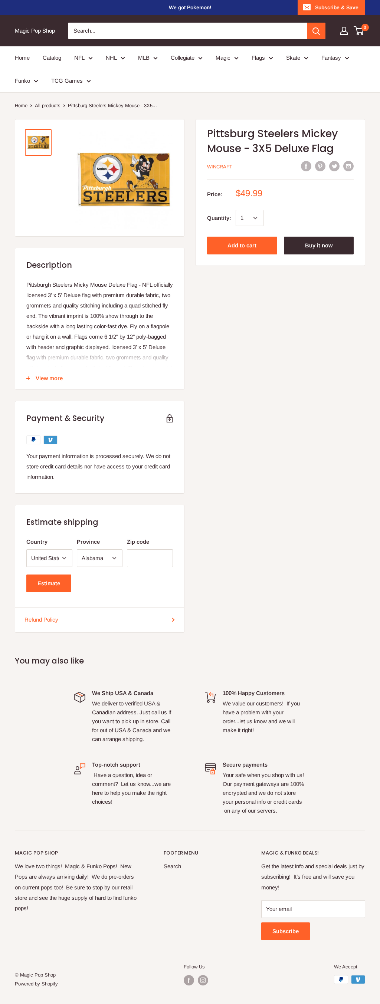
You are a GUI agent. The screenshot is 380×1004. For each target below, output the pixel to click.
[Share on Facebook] (306, 166)
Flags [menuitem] (258, 58)
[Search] (316, 31)
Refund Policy (41, 619)
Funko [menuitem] (22, 81)
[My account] (344, 31)
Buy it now (318, 245)
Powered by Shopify (36, 984)
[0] (359, 30)
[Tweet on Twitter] (334, 166)
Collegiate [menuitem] (182, 58)
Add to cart (241, 245)
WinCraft (219, 166)
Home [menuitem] (22, 58)
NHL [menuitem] (111, 58)
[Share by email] (348, 166)
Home (21, 105)
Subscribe (285, 931)
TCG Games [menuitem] (67, 81)
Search (172, 866)
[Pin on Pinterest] (320, 166)
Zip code (138, 542)
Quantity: (219, 218)
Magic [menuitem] (223, 58)
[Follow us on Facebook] (189, 980)
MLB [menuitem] (144, 58)
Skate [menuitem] (293, 58)
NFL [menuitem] (79, 58)
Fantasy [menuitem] (331, 58)
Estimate (48, 583)
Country (37, 542)
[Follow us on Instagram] (203, 980)
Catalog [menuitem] (52, 58)
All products (47, 105)
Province (88, 542)
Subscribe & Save (336, 7)
